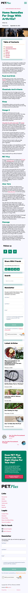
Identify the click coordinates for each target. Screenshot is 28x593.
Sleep (7, 50)
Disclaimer (4, 516)
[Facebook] (6, 269)
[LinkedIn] (12, 269)
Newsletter (4, 501)
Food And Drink (9, 46)
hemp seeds (15, 122)
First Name (7, 297)
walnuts (22, 122)
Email (6, 310)
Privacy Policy (5, 518)
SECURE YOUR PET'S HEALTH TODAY (14, 476)
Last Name (7, 303)
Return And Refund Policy (7, 520)
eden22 (9, 587)
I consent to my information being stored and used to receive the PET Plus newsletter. (14, 318)
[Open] (25, 3)
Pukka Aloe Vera (11, 191)
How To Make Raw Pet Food (13, 423)
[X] (9, 269)
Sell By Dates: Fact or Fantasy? (14, 384)
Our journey (4, 497)
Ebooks (3, 505)
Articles (3, 499)
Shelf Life (4, 507)
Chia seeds (4, 122)
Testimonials (4, 503)
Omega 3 (8, 52)
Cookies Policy (5, 513)
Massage (8, 57)
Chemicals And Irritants (11, 48)
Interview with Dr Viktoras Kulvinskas (13, 397)
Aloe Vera (8, 55)
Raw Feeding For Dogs (11, 410)
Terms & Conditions (6, 522)
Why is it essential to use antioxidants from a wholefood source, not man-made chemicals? (13, 362)
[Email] (18, 269)
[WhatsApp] (15, 269)
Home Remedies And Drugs (13, 8)
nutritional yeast (10, 160)
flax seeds (10, 122)
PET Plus (8, 53)
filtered (4, 80)
